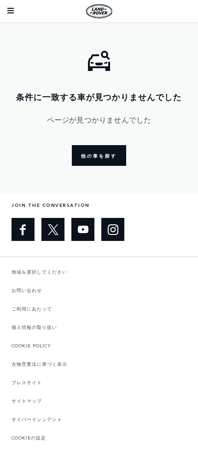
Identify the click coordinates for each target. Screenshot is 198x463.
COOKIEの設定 (29, 437)
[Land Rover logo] (99, 11)
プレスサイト (27, 382)
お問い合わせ (27, 290)
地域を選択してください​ (39, 272)
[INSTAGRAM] (112, 229)
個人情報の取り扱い (34, 327)
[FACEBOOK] (23, 229)
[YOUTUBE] (82, 229)
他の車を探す (99, 155)
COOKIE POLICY (31, 345)
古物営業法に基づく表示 (39, 364)
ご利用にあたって (32, 308)
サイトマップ (27, 401)
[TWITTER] (52, 229)
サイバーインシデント (37, 419)
